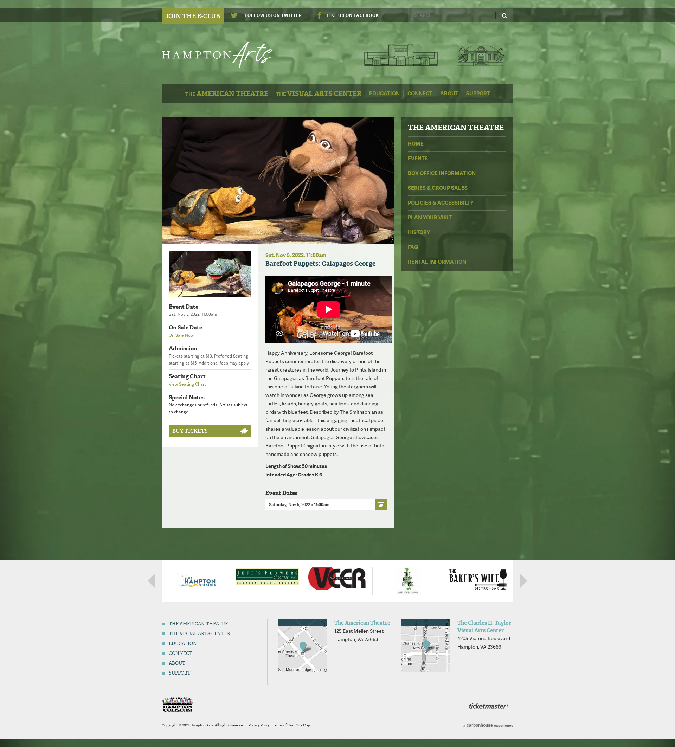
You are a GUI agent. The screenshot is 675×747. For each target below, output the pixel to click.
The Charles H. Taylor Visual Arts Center (484, 626)
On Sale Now (181, 335)
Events (418, 158)
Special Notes (187, 397)
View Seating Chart (187, 384)
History (419, 232)
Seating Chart (187, 376)
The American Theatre (401, 55)
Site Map (303, 725)
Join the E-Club (192, 16)
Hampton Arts (224, 55)
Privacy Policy (259, 725)
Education (384, 93)
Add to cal (381, 504)
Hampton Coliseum (177, 704)
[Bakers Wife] (478, 579)
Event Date (183, 306)
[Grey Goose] (408, 580)
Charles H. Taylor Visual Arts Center (480, 55)
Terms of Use (283, 725)
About (449, 93)
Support (478, 93)
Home (416, 143)
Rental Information (437, 261)
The (226, 93)
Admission (183, 348)
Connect (419, 93)
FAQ (413, 247)
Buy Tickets (190, 430)
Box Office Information (442, 173)
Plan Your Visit (430, 217)
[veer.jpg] (337, 577)
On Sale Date (185, 327)
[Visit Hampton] (196, 580)
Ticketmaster (488, 706)
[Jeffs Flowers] (267, 576)
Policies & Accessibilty (441, 202)
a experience (488, 725)
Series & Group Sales (438, 188)
